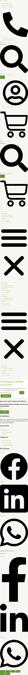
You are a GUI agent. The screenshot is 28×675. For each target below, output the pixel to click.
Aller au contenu (4, 1)
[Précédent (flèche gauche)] (2, 674)
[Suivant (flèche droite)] (7, 674)
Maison (4, 218)
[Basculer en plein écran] (7, 671)
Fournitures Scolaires (8, 216)
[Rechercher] (2, 77)
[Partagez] (12, 671)
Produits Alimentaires (8, 215)
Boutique (5, 213)
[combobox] (6, 74)
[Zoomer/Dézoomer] (2, 671)
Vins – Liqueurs (6, 220)
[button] (14, 252)
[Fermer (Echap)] (18, 671)
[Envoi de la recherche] (21, 392)
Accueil (4, 211)
